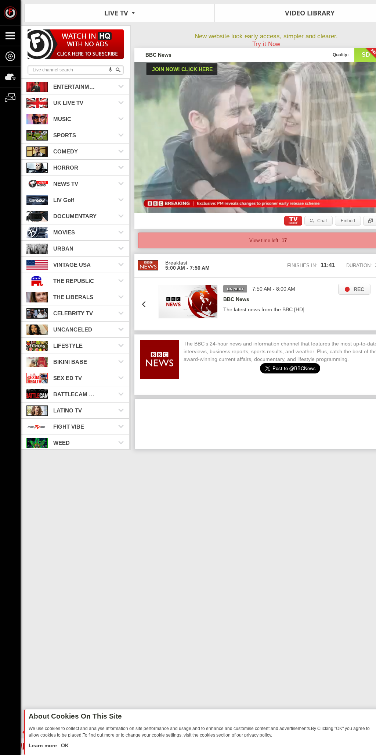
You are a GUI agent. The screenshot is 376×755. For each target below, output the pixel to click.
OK (64, 745)
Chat (322, 220)
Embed (348, 220)
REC (359, 289)
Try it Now (266, 43)
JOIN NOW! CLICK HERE (182, 69)
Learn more (43, 745)
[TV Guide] (293, 221)
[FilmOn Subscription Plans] (76, 45)
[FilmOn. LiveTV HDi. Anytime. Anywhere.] (10, 12)
